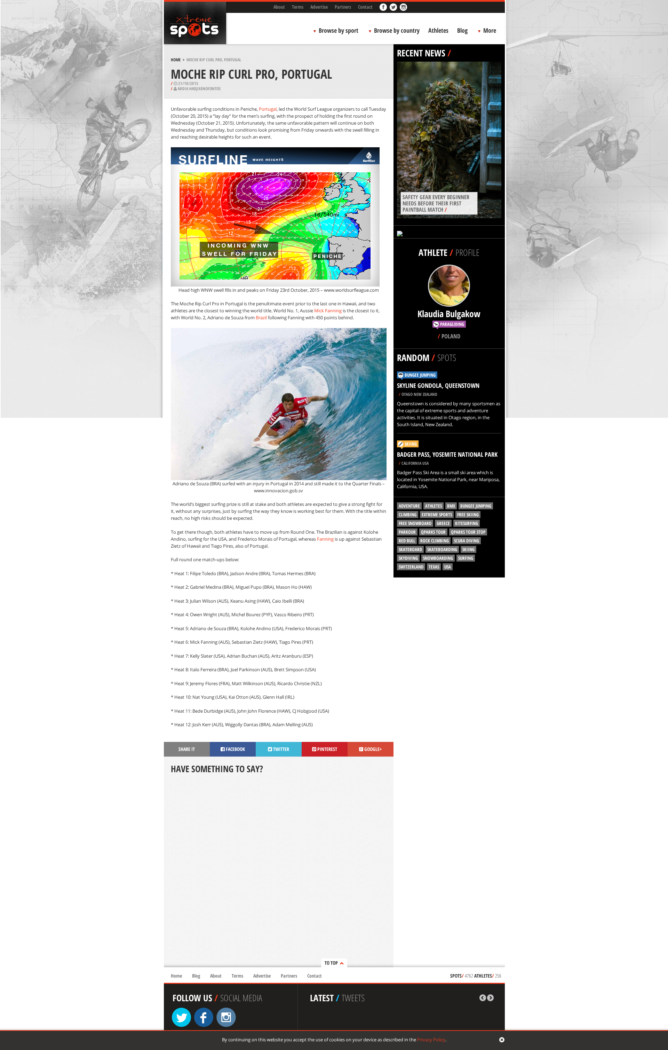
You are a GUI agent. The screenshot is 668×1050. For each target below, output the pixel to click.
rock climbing (434, 541)
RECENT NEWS (421, 53)
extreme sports (437, 514)
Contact (365, 6)
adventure (409, 506)
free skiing (468, 514)
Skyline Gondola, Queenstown (438, 385)
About (279, 6)
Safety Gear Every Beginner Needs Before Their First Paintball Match (436, 203)
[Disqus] (279, 871)
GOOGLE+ (372, 749)
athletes (433, 506)
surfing (465, 558)
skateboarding (442, 549)
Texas (434, 567)
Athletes (438, 30)
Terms (297, 6)
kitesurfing (466, 523)
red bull (407, 541)
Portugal (268, 109)
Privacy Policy (431, 1039)
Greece (443, 523)
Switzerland (411, 567)
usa (447, 567)
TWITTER (280, 749)
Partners (343, 6)
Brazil (261, 317)
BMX (451, 506)
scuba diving (466, 541)
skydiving (408, 558)
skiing (468, 549)
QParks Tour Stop (468, 532)
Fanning (325, 539)
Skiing (411, 444)
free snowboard (415, 523)
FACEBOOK (235, 749)
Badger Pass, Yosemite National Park (447, 454)
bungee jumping (475, 506)
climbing (407, 514)
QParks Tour (433, 532)
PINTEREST (326, 749)
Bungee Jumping (420, 375)
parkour (407, 532)
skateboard (410, 549)
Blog (462, 30)
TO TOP (331, 962)
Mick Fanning (328, 310)
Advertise (319, 6)
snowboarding (438, 558)
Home (176, 60)
